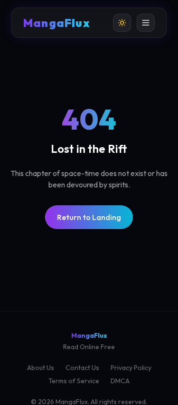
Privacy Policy (131, 367)
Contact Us (82, 367)
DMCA (120, 381)
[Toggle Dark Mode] (122, 23)
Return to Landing (89, 217)
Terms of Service (73, 381)
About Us (40, 367)
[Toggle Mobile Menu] (146, 23)
